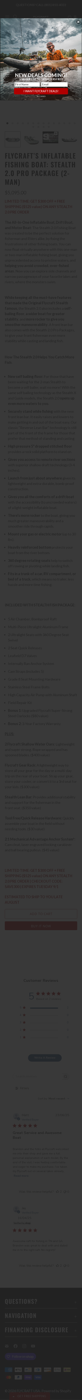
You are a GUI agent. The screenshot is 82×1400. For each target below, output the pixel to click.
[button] (78, 21)
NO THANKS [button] (41, 96)
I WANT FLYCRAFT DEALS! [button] (40, 91)
